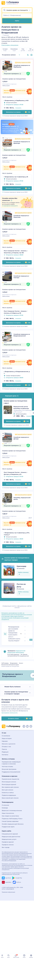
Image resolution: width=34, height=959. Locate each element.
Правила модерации (9, 795)
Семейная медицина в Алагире (21, 276)
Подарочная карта (8, 827)
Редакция (5, 752)
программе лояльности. (9, 713)
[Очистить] (29, 10)
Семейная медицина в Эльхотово (21, 216)
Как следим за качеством (10, 816)
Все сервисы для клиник (10, 787)
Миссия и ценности (8, 744)
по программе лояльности (10, 205)
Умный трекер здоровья (10, 821)
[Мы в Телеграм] (24, 726)
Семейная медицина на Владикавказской (22, 335)
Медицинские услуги (9, 839)
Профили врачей (8, 842)
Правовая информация (8, 892)
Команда (5, 808)
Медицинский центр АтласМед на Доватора (21, 407)
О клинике (5, 805)
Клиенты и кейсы (8, 792)
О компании (6, 736)
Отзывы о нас (6, 746)
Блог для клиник (7, 790)
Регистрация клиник (9, 782)
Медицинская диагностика (11, 836)
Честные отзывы (7, 766)
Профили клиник (8, 844)
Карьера (5, 741)
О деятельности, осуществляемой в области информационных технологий (14, 873)
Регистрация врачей (9, 784)
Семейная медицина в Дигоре (21, 438)
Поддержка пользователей (11, 772)
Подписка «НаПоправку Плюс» (12, 818)
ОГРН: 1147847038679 (8, 889)
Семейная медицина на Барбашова (22, 66)
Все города (5, 847)
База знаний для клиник (10, 798)
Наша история (7, 738)
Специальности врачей (10, 834)
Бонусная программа (9, 769)
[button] (17, 10)
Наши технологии (8, 813)
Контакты (5, 754)
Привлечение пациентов (10, 779)
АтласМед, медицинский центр (22, 498)
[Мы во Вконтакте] (27, 726)
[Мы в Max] (30, 726)
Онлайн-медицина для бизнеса (12, 824)
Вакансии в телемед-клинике (12, 810)
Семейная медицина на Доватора (22, 142)
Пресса (4, 749)
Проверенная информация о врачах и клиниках (11, 763)
